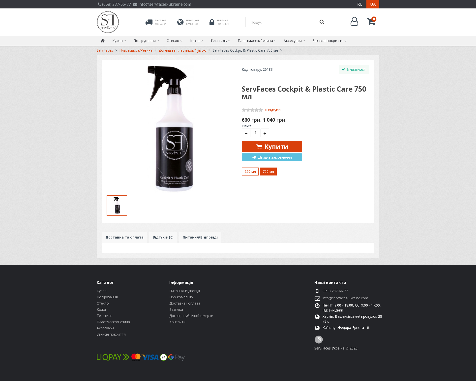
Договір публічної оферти (191, 315)
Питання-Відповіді (184, 290)
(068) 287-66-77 (335, 290)
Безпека (176, 309)
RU (360, 4)
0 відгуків (273, 109)
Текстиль (219, 40)
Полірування (145, 40)
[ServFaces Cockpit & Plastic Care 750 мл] (170, 129)
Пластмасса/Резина (256, 40)
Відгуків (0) (163, 237)
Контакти (177, 321)
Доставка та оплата (124, 237)
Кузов (118, 40)
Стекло (174, 40)
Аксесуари (293, 40)
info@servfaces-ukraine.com (345, 298)
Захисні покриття (329, 40)
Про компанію (181, 297)
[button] (371, 21)
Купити (275, 146)
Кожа (195, 40)
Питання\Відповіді (200, 237)
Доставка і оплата (184, 303)
